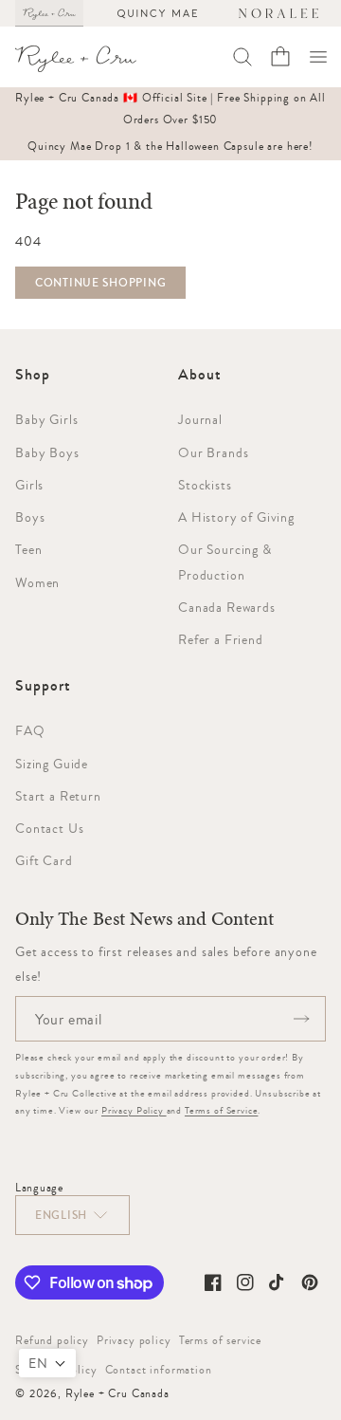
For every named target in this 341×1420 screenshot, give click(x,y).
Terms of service (220, 1340)
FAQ (30, 730)
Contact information (158, 1369)
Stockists (205, 484)
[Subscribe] (301, 1019)
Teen (28, 549)
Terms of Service (221, 1110)
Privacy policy (134, 1340)
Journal (200, 419)
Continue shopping (100, 282)
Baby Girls (46, 419)
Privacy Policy (134, 1110)
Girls (29, 484)
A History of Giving (236, 517)
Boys (30, 517)
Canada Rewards (227, 607)
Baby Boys (47, 452)
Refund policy (52, 1340)
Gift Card (44, 860)
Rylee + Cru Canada (117, 1393)
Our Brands (213, 452)
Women (37, 582)
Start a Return (58, 795)
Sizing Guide (51, 763)
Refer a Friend (220, 639)
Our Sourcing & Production (225, 562)
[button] (318, 57)
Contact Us (49, 828)
